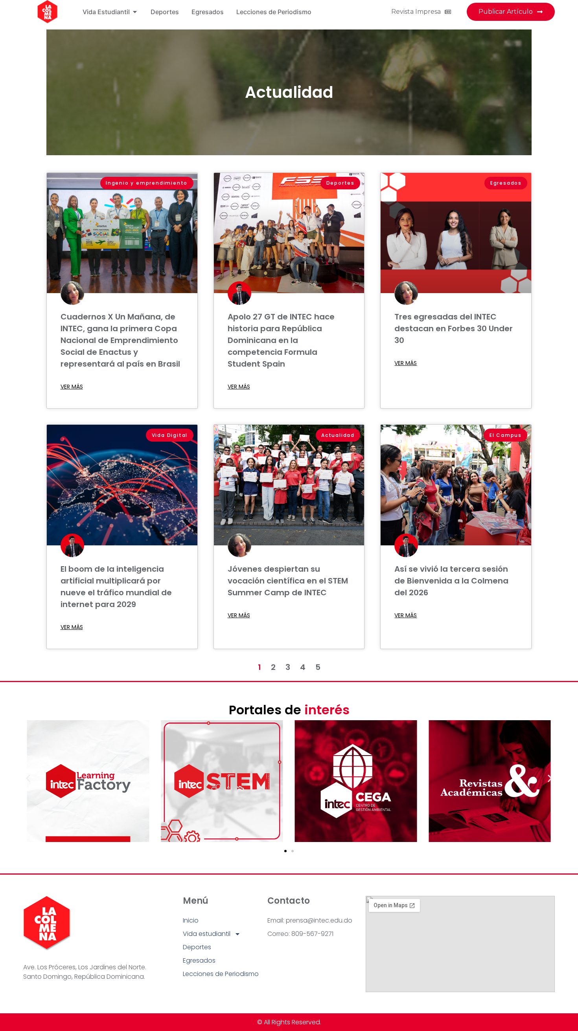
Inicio (191, 920)
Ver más (72, 387)
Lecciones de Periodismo (221, 973)
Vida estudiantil (206, 933)
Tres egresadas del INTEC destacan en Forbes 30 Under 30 (453, 328)
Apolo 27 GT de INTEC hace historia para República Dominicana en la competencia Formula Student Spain (281, 340)
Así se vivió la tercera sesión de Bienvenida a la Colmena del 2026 (451, 580)
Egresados (199, 960)
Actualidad (289, 92)
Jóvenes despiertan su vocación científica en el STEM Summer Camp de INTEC (288, 580)
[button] (28, 778)
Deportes (197, 947)
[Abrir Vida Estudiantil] (135, 12)
